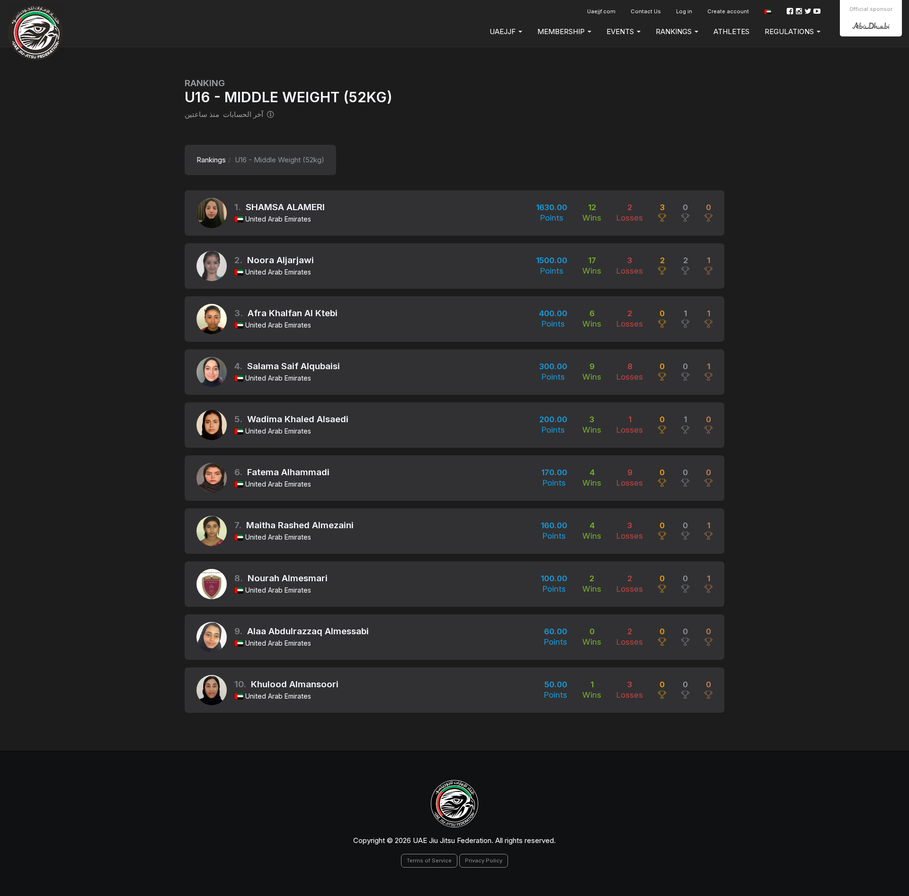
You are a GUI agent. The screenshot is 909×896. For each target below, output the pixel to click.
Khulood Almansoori (295, 684)
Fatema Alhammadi (288, 472)
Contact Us (646, 11)
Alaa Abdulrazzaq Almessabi (308, 631)
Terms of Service (429, 860)
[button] (768, 11)
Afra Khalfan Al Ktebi (293, 313)
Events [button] (621, 31)
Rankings (211, 159)
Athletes (731, 31)
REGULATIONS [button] (790, 31)
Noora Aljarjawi (280, 260)
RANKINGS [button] (675, 31)
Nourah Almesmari (288, 578)
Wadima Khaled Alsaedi (297, 419)
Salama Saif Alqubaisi (293, 366)
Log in (684, 11)
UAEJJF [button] (503, 31)
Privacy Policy (483, 860)
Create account (728, 11)
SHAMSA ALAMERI (285, 207)
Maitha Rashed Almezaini (300, 525)
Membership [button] (562, 31)
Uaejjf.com (601, 11)
